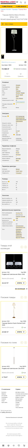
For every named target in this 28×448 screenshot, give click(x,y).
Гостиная (23, 216)
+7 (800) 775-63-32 (7, 6)
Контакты (4, 392)
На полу (18, 213)
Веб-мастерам (19, 399)
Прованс (18, 93)
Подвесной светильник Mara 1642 (13, 274)
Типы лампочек (19, 407)
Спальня (18, 216)
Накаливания (19, 121)
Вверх (17, 160)
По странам (4, 395)
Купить (19, 283)
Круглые (18, 237)
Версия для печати (25, 62)
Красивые (18, 232)
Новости (18, 404)
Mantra (4, 62)
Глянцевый (18, 173)
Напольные (19, 236)
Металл (21, 98)
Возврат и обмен (20, 397)
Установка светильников (22, 394)
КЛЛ (17, 116)
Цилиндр (18, 158)
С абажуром (19, 230)
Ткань (17, 98)
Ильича (22, 237)
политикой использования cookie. (14, 428)
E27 (19, 131)
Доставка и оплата (20, 392)
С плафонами (19, 233)
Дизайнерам (19, 400)
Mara (17, 89)
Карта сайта (4, 402)
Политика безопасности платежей (14, 417)
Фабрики (4, 394)
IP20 (17, 218)
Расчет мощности (20, 102)
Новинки (4, 399)
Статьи (17, 405)
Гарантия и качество (21, 395)
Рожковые (18, 229)
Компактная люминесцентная (20, 117)
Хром (17, 96)
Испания (12, 62)
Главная (3, 9)
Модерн (23, 93)
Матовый (18, 154)
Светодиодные (19, 225)
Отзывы (17, 402)
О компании (6, 389)
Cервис (18, 389)
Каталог (8, 9)
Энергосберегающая (21, 119)
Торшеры (15, 9)
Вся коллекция (20, 289)
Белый (17, 94)
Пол (21, 213)
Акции (3, 400)
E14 (17, 131)
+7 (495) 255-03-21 (21, 6)
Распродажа (4, 397)
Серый (21, 94)
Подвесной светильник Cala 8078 (13, 368)
